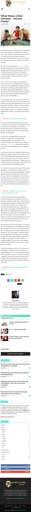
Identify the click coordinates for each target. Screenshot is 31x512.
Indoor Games (5, 450)
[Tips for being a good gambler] (4, 331)
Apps (3, 427)
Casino (3, 432)
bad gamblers (21, 66)
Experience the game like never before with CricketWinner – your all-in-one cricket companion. (14, 383)
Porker (3, 454)
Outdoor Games (6, 452)
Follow (27, 468)
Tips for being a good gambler (18, 329)
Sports (3, 457)
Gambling (4, 441)
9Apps (3, 425)
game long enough (10, 144)
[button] (29, 9)
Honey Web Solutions (21, 510)
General (3, 445)
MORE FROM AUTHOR (7, 318)
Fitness (3, 436)
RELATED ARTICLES (7, 316)
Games (3, 443)
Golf (3, 447)
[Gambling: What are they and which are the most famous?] (4, 338)
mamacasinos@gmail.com (18, 498)
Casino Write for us (15, 507)
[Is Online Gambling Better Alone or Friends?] (4, 323)
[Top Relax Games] (15, 3)
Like (28, 465)
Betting (3, 429)
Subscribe (27, 471)
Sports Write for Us (9, 506)
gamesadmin (5, 24)
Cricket (3, 434)
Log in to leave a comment (15, 353)
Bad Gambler (8, 274)
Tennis (3, 459)
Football (4, 438)
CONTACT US (26, 410)
